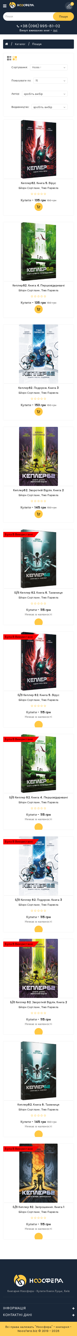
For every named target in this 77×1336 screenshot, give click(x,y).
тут (55, 30)
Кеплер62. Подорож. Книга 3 (38, 388)
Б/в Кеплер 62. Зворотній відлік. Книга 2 (38, 1002)
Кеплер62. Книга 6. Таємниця (38, 1105)
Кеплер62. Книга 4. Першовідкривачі (39, 285)
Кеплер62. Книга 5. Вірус (38, 183)
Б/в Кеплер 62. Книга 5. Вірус (39, 695)
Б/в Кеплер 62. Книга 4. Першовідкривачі (38, 797)
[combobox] (45, 93)
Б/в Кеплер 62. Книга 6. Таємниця (38, 593)
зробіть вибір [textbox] (33, 94)
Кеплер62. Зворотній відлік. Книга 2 (38, 490)
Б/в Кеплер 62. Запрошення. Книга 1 (38, 1207)
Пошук (63, 16)
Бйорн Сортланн (29, 188)
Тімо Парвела (50, 188)
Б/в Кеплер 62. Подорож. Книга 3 (38, 900)
